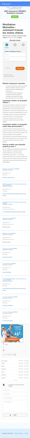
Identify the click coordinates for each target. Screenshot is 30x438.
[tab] (15, 169)
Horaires (15, 380)
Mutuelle (6, 4)
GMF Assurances (6, 227)
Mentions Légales (19, 433)
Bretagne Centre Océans (8, 177)
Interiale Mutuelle (6, 272)
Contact (26, 433)
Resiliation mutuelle (17, 7)
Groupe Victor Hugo (7, 257)
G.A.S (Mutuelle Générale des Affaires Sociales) (13, 211)
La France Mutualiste (7, 305)
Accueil (8, 7)
